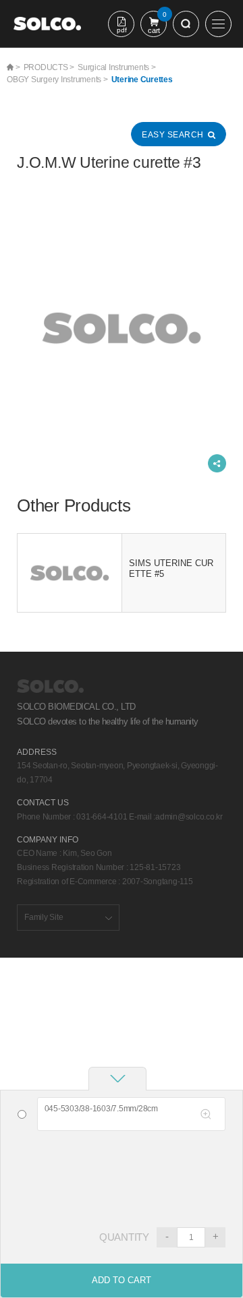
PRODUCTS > (49, 67)
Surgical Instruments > (117, 67)
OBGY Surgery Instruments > (57, 79)
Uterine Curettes (142, 79)
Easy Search (173, 135)
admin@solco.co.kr (189, 817)
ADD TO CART (121, 1280)
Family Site (43, 917)
